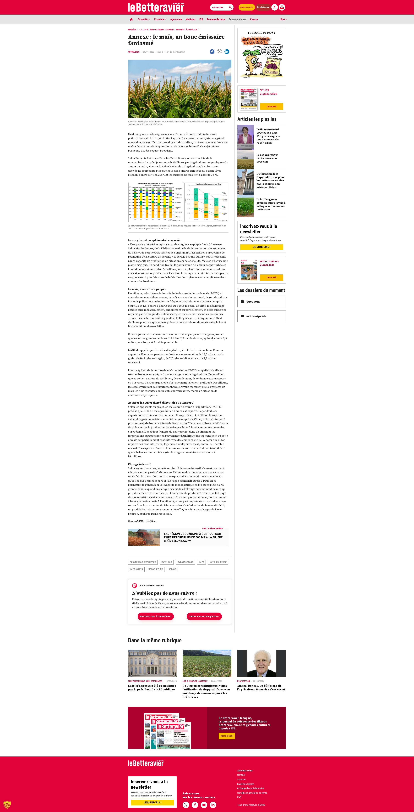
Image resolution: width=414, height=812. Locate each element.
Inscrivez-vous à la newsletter (155, 616)
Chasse (254, 19)
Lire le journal (263, 7)
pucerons (253, 301)
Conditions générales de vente (252, 793)
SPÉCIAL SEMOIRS (269, 261)
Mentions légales (245, 784)
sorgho (172, 569)
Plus (283, 19)
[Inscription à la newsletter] (282, 7)
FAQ (239, 797)
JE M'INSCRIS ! (261, 246)
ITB (201, 19)
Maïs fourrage (218, 562)
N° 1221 (264, 90)
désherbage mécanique (143, 562)
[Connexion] (274, 7)
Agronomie (176, 19)
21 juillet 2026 (268, 94)
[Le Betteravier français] (156, 7)
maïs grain (136, 569)
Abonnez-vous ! (245, 770)
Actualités (143, 19)
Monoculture (155, 569)
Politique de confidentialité (250, 788)
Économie (159, 19)
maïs (201, 562)
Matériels (191, 19)
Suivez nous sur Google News (204, 616)
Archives (241, 779)
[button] (7, 805)
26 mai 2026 (267, 264)
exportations (185, 562)
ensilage (166, 562)
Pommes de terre (216, 19)
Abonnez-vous (246, 7)
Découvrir (272, 106)
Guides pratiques (237, 19)
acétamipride (256, 316)
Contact (241, 775)
